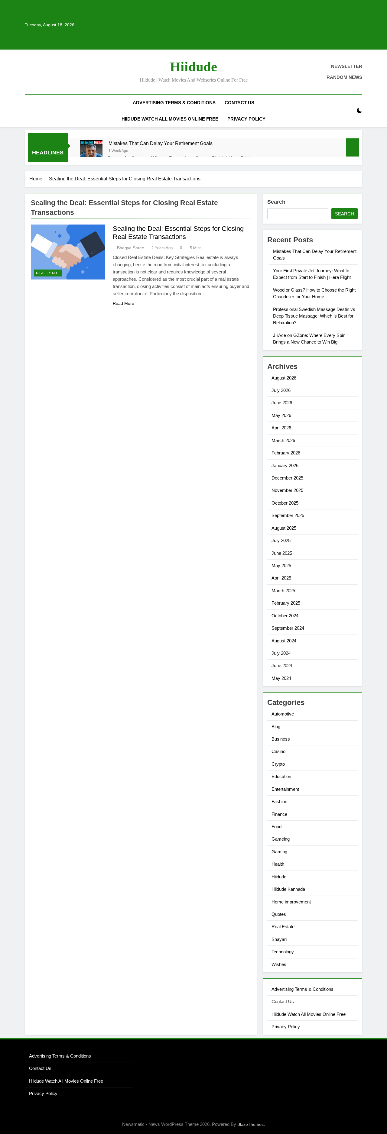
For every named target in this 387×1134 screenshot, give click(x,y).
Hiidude (193, 66)
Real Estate (48, 273)
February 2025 (286, 603)
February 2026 (286, 452)
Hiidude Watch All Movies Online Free (170, 118)
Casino (278, 751)
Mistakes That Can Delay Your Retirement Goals (161, 143)
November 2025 (287, 490)
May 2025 (281, 565)
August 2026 (284, 377)
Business (281, 738)
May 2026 (281, 415)
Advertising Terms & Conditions (174, 102)
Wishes (279, 964)
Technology (283, 951)
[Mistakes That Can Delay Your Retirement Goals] (91, 151)
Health (278, 864)
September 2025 (288, 515)
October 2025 (285, 503)
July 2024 (281, 653)
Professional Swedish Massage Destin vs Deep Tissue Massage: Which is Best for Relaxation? (314, 316)
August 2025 (284, 528)
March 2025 (283, 590)
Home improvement (291, 901)
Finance (279, 814)
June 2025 (282, 553)
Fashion (279, 801)
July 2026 (281, 390)
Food (276, 826)
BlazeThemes (250, 1124)
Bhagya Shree (130, 247)
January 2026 (285, 465)
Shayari (279, 939)
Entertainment (285, 789)
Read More (123, 303)
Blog (276, 726)
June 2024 (282, 665)
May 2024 (281, 678)
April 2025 (281, 577)
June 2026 (282, 402)
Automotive (283, 713)
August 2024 (284, 640)
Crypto (278, 764)
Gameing (281, 839)
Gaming (279, 851)
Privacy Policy (246, 118)
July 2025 (281, 540)
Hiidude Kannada (288, 889)
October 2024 (285, 615)
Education (281, 776)
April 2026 (281, 427)
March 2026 (283, 440)
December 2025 (287, 477)
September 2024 (288, 628)
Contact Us (239, 102)
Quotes (279, 914)
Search (276, 202)
